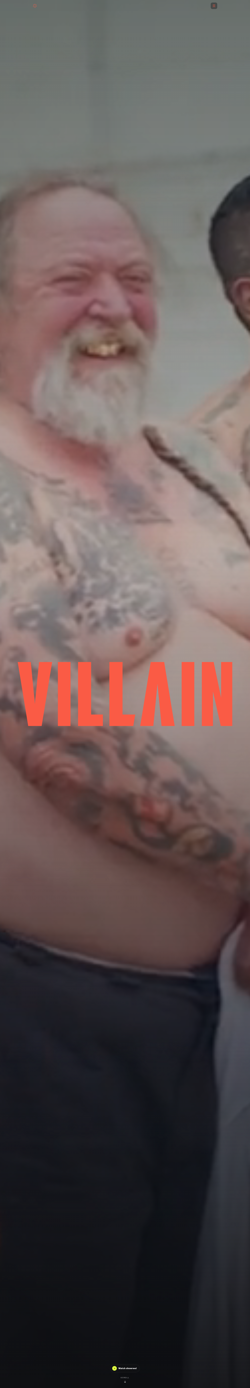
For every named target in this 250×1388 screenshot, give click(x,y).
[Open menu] (214, 5)
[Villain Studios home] (35, 6)
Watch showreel (127, 1368)
